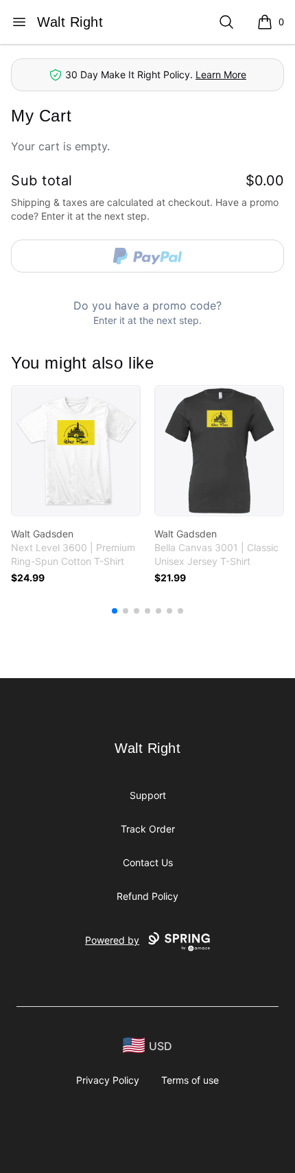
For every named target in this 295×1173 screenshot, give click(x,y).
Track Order (148, 829)
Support (148, 795)
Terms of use (190, 1080)
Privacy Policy (107, 1080)
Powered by (112, 940)
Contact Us (148, 862)
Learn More (221, 74)
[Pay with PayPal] (147, 256)
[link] (76, 450)
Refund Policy (147, 896)
